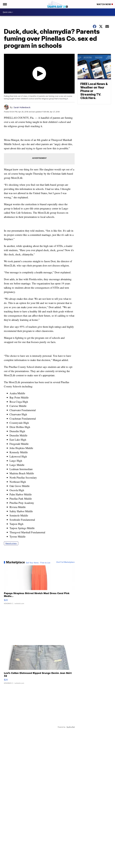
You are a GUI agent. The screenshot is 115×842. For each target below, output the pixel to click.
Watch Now (104, 4)
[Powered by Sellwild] (70, 727)
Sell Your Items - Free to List (38, 563)
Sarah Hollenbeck (21, 107)
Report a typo (11, 543)
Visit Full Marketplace (65, 562)
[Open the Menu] (4, 4)
